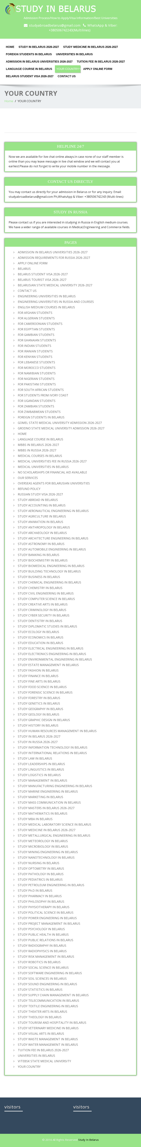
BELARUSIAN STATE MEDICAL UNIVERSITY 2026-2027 (55, 285)
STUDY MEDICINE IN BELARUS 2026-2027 (90, 46)
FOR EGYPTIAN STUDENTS (36, 329)
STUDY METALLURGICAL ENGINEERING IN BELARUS (54, 835)
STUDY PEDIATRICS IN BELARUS (40, 879)
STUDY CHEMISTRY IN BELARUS (40, 588)
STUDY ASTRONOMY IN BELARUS (41, 544)
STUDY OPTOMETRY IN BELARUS (41, 868)
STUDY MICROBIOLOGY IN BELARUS (43, 846)
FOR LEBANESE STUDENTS (36, 362)
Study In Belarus (88, 1139)
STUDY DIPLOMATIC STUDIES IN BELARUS (47, 626)
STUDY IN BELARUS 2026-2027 (39, 46)
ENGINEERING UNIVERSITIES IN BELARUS (47, 296)
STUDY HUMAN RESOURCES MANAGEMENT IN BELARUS (57, 731)
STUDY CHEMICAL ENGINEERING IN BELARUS (49, 582)
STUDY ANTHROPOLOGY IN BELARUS (44, 527)
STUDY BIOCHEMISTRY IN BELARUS (43, 560)
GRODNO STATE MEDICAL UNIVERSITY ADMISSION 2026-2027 (61, 428)
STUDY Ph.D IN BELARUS (35, 890)
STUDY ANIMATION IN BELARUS (40, 522)
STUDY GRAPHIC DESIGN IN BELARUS (44, 720)
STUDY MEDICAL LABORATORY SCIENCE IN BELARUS (54, 824)
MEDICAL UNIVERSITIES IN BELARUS (43, 467)
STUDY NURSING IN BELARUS (38, 863)
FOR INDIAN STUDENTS (34, 346)
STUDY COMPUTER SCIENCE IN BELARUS (46, 599)
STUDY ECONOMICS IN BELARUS (40, 637)
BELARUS (24, 269)
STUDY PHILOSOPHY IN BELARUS (41, 901)
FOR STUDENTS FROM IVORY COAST (43, 395)
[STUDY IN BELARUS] (70, 9)
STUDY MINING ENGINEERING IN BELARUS (48, 852)
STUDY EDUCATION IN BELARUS (40, 643)
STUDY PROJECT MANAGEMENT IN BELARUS (49, 923)
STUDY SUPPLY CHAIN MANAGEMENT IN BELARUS (53, 995)
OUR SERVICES (28, 478)
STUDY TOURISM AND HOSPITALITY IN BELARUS (52, 1022)
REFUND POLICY (29, 489)
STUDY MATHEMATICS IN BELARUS (42, 813)
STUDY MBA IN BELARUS (35, 819)
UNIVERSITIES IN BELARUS (74, 54)
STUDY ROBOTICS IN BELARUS (39, 962)
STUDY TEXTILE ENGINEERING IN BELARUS (48, 1006)
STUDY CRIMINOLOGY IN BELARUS (42, 610)
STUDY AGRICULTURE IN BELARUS (42, 516)
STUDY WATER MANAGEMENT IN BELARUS (48, 1044)
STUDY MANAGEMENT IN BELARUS (42, 780)
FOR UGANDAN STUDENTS (36, 401)
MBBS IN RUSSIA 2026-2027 (37, 450)
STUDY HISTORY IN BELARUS (38, 725)
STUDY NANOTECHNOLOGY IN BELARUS (46, 857)
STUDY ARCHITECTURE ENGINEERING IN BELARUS (53, 538)
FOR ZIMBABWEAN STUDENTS (39, 412)
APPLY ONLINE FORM (97, 68)
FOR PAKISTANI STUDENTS (37, 384)
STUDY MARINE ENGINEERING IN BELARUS (48, 791)
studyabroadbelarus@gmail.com (54, 25)
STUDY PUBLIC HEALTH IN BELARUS (43, 934)
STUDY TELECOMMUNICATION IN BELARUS (48, 1000)
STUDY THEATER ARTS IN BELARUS (42, 1011)
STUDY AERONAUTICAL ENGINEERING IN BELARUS (53, 511)
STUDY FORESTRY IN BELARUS (39, 698)
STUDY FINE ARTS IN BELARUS (39, 681)
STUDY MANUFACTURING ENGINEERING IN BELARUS (55, 786)
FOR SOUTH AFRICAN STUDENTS (41, 390)
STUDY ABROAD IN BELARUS (38, 500)
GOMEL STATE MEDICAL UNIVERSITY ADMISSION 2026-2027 (60, 423)
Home (8, 101)
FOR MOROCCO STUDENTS (36, 368)
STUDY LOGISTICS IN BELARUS (39, 775)
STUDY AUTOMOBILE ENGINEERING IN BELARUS (52, 549)
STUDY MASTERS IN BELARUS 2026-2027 (46, 808)
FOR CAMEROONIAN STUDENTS (40, 324)
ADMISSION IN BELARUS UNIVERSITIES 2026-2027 (39, 61)
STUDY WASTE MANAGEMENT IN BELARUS (48, 1039)
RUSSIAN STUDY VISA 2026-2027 (40, 494)
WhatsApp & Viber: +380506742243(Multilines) (83, 27)
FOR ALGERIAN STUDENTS (36, 318)
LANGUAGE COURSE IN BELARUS (29, 68)
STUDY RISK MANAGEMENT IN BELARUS (46, 956)
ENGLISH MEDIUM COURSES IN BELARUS (46, 307)
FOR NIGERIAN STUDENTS (36, 379)
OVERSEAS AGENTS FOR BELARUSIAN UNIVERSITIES (54, 483)
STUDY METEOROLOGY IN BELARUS (43, 841)
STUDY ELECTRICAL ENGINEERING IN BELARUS (50, 648)
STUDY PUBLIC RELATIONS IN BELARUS (45, 940)
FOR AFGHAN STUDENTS (35, 313)
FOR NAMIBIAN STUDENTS (37, 373)
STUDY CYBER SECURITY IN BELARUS (43, 615)
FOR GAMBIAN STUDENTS (36, 335)
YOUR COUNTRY (67, 68)
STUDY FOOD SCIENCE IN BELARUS (42, 687)
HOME (10, 46)
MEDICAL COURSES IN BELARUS (40, 456)
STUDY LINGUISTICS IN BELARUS (41, 769)
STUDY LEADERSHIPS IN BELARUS (41, 764)
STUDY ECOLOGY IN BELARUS (38, 632)
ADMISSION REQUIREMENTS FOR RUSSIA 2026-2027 (54, 258)
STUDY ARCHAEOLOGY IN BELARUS (42, 533)
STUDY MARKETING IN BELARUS (40, 797)
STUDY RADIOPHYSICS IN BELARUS (42, 951)
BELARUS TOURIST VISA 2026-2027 (42, 280)
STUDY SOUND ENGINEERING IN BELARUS (47, 984)
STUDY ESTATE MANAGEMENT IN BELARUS (48, 665)
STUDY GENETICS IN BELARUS (39, 703)
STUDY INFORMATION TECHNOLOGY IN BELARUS (52, 747)
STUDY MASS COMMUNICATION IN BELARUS (49, 802)
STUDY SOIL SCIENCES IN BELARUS (42, 978)
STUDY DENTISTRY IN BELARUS (40, 621)
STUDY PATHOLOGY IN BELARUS (41, 874)
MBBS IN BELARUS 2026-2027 (38, 445)
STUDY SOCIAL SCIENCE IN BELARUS (43, 967)
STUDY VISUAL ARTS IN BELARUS (41, 1033)
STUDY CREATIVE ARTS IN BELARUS (43, 604)
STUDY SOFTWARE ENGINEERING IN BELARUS (50, 973)
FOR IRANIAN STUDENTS (35, 351)
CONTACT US (67, 76)
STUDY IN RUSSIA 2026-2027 (37, 742)
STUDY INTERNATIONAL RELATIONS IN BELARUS (52, 753)
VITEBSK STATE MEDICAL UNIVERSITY (44, 1061)
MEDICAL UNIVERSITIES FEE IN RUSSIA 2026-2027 (52, 461)
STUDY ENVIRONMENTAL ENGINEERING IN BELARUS (55, 659)
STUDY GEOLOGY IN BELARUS (38, 714)
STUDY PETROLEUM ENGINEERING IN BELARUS (51, 885)
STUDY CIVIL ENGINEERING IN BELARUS (46, 593)
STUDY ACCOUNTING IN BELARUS (42, 505)
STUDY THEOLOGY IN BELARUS (40, 1017)
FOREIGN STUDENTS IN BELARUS (29, 54)
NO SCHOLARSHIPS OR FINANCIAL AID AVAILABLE (52, 472)
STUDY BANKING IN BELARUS (38, 555)
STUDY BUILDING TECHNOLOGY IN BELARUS (49, 571)
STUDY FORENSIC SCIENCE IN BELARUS (45, 692)
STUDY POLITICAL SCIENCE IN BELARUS (45, 912)
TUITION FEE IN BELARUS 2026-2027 (101, 61)
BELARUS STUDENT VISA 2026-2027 (29, 76)
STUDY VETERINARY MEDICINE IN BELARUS (48, 1028)
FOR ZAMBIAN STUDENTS (36, 406)
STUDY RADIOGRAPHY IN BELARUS (42, 945)
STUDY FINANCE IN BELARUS (38, 676)
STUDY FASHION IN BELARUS (38, 670)
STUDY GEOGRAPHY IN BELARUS (40, 709)
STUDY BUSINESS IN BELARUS (39, 577)
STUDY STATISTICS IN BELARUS (40, 989)
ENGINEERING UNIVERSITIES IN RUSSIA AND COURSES (56, 302)
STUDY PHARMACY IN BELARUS (40, 896)
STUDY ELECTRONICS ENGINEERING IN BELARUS (52, 654)
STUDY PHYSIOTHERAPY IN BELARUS (43, 907)
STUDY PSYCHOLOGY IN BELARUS (41, 929)
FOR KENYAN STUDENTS (35, 357)
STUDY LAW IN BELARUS (35, 758)
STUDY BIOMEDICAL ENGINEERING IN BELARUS (51, 566)
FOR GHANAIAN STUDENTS (37, 340)
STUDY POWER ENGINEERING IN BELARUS (47, 918)
